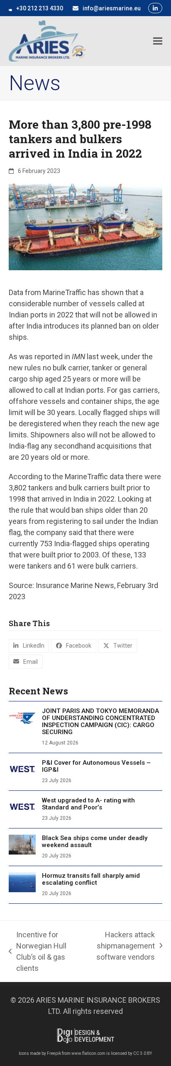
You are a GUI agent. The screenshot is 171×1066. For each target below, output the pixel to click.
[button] (157, 40)
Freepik (54, 1053)
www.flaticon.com (88, 1053)
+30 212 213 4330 (39, 8)
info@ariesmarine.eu (112, 8)
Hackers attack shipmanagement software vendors (122, 946)
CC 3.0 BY (142, 1053)
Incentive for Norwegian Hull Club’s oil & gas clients (37, 951)
